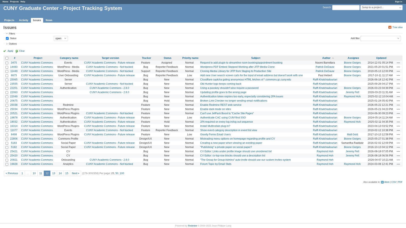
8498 (14, 134)
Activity (23, 20)
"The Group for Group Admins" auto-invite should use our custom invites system (245, 159)
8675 (14, 75)
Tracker (146, 58)
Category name (69, 58)
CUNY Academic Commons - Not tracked (109, 66)
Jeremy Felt (352, 92)
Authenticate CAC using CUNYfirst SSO (223, 117)
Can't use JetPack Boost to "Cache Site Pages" (227, 113)
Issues (37, 20)
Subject (255, 58)
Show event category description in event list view (228, 130)
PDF (400, 182)
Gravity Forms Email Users (215, 134)
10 (34, 173)
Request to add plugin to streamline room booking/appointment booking (241, 62)
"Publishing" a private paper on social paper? (226, 147)
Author (326, 58)
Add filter (355, 38)
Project (38, 58)
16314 (14, 126)
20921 (14, 159)
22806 (14, 138)
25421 (14, 151)
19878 (14, 117)
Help (23, 1)
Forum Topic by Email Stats (215, 164)
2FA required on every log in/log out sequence (226, 121)
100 (122, 173)
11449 (14, 71)
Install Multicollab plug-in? (215, 126)
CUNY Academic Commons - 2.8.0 (109, 88)
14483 (14, 66)
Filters (12, 33)
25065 (14, 79)
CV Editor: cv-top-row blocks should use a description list (232, 155)
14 (60, 173)
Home (5, 1)
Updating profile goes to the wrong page (223, 92)
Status (12, 38)
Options (13, 43)
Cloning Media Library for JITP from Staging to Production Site (235, 71)
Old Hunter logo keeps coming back (220, 83)
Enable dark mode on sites (215, 109)
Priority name (190, 58)
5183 (14, 142)
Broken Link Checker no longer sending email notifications (233, 100)
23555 (14, 83)
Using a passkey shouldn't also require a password (229, 88)
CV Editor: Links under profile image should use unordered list (236, 151)
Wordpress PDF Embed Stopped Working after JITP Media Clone (237, 66)
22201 (14, 88)
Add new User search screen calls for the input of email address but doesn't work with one (251, 75)
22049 (14, 96)
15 (66, 173)
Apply (10, 51)
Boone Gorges (352, 62)
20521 (14, 113)
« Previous (12, 173)
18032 (14, 121)
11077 (14, 130)
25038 (14, 104)
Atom (387, 182)
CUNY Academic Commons (37, 62)
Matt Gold (352, 134)
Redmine (192, 225)
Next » (75, 173)
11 (40, 173)
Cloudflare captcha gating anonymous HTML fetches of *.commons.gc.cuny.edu (245, 79)
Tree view (397, 27)
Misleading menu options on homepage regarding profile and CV (237, 138)
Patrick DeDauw (325, 66)
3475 (14, 62)
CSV (393, 182)
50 (116, 173)
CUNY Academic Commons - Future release (109, 62)
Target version (110, 58)
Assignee (353, 58)
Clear (22, 51)
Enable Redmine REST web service (220, 104)
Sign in (398, 1)
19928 (14, 164)
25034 (14, 109)
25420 (14, 155)
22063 (14, 92)
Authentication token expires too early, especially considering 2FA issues (241, 96)
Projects (14, 1)
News (49, 20)
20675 (14, 100)
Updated (381, 58)
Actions (398, 62)
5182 (14, 147)
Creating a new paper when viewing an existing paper (231, 142)
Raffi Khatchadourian (325, 79)
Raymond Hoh (352, 96)
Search (327, 7)
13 (53, 173)
